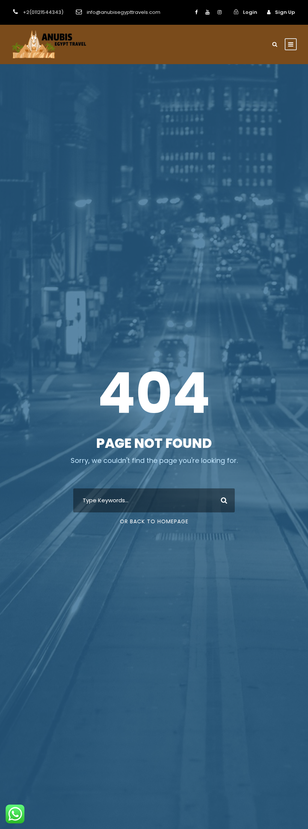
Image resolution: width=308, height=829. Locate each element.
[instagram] (219, 12)
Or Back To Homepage (154, 521)
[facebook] (196, 12)
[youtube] (207, 12)
